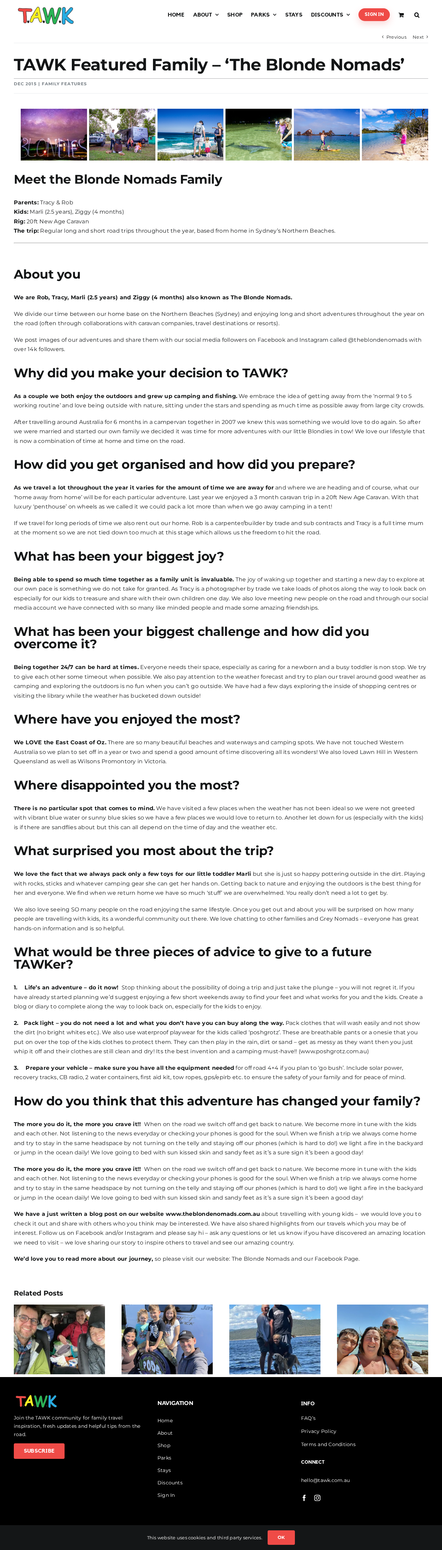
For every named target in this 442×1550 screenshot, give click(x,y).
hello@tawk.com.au (325, 1480)
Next (418, 37)
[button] (417, 14)
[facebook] (304, 1498)
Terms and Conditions (328, 1444)
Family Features (64, 83)
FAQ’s (308, 1418)
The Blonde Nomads (261, 1259)
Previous (396, 37)
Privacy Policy (318, 1431)
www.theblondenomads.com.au (213, 1214)
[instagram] (317, 1498)
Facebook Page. (337, 1259)
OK (281, 1537)
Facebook (90, 1233)
